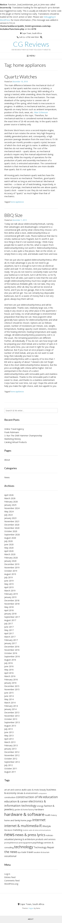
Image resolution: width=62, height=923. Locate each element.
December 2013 (11, 712)
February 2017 (11, 640)
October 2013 (10, 719)
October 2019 (10, 570)
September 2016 (12, 656)
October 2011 (10, 768)
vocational (10, 856)
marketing (17, 830)
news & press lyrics (30, 834)
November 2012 (11, 755)
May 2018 (9, 607)
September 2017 (12, 617)
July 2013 (8, 729)
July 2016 (8, 663)
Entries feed (9, 877)
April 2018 (9, 610)
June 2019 (9, 580)
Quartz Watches (20, 76)
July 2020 (8, 541)
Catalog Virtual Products (15, 442)
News (7, 477)
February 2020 (11, 557)
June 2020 (9, 544)
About (7, 459)
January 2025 (10, 505)
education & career (16, 801)
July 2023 (8, 514)
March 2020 (9, 554)
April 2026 (9, 495)
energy (40, 806)
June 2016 (9, 666)
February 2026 (11, 501)
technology (23, 846)
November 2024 (11, 508)
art (5, 789)
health (47, 815)
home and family (12, 820)
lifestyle (46, 826)
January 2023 (10, 518)
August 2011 (10, 771)
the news (10, 852)
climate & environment (27, 793)
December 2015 (11, 686)
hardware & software (24, 814)
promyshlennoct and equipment (18, 842)
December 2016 (11, 646)
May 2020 (9, 547)
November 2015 (11, 689)
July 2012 (8, 765)
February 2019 (11, 594)
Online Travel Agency (14, 429)
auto (24, 789)
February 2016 (11, 679)
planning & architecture (24, 839)
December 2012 (11, 752)
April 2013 (9, 738)
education (50, 797)
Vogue (31, 908)
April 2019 (9, 587)
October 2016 (10, 653)
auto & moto (33, 789)
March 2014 (9, 702)
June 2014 (9, 696)
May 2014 (9, 699)
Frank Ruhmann (11, 432)
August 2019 (10, 574)
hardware (39, 809)
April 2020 (9, 551)
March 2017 (9, 636)
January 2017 (10, 643)
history (54, 815)
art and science (14, 789)
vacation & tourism (41, 852)
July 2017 (8, 623)
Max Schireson (41, 112)
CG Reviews (31, 44)
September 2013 (12, 722)
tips (19, 852)
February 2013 (11, 745)
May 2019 (9, 584)
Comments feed (11, 880)
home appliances (17, 202)
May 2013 (9, 735)
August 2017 (10, 620)
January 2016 (10, 682)
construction (9, 797)
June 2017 (9, 626)
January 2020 (10, 561)
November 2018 (11, 603)
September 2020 (12, 534)
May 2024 (9, 511)
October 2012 (10, 758)
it (40, 825)
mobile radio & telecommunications (37, 830)
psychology (38, 842)
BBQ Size (13, 215)
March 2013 (9, 742)
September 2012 (12, 762)
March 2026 (9, 498)
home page (26, 820)
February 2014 (11, 706)
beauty (43, 789)
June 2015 (9, 692)
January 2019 (10, 597)
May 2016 (9, 669)
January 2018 (10, 613)
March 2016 (9, 676)
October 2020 (10, 531)
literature (8, 830)
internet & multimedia (21, 825)
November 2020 (11, 528)
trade (23, 852)
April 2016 (9, 673)
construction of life (29, 797)
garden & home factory (24, 809)
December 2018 (11, 600)
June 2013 (9, 732)
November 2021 (11, 521)
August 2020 (10, 537)
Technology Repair (44, 847)
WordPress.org (11, 883)
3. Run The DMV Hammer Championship (23, 435)
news (9, 834)
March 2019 (9, 590)
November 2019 (11, 567)
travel (30, 852)
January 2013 (10, 748)
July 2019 (8, 577)
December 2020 (11, 524)
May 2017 (9, 630)
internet (39, 819)
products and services (46, 839)
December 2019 (11, 564)
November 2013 (11, 715)
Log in (7, 874)
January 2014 (10, 709)
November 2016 (11, 650)
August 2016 (10, 659)
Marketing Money (12, 439)
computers (42, 793)
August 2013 (10, 725)
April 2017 (9, 633)
